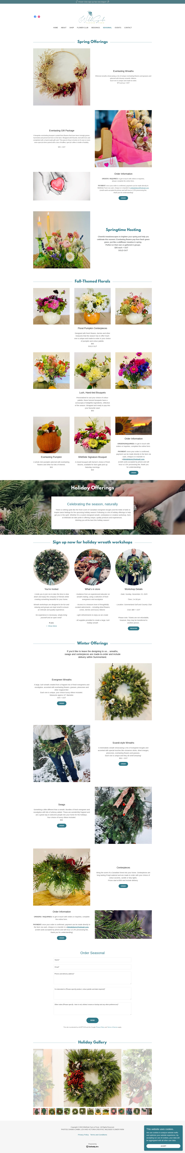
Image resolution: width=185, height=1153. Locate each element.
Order (123, 198)
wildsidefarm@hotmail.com (139, 188)
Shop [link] (71, 27)
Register (133, 628)
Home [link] (55, 27)
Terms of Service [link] (112, 1027)
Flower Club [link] (82, 27)
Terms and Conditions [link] (98, 1135)
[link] (35, 17)
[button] (51, 626)
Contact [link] (128, 27)
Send (92, 1020)
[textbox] (92, 959)
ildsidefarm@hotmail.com (133, 459)
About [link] (63, 27)
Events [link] (118, 27)
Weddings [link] (95, 27)
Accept (163, 1146)
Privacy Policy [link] (100, 1027)
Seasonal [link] (107, 27)
